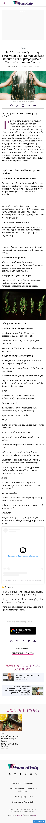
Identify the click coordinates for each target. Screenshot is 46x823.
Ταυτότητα (16, 783)
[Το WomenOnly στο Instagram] (15, 774)
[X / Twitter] (17, 105)
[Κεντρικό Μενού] (4, 3)
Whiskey (35, 815)
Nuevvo (19, 815)
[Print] (34, 105)
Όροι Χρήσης (29, 783)
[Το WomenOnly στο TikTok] (20, 774)
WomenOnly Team (15, 67)
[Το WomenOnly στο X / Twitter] (25, 774)
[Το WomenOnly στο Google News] (31, 774)
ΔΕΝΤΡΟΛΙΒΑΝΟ (23, 648)
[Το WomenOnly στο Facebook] (9, 774)
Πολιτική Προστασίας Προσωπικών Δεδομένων (23, 790)
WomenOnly (23, 767)
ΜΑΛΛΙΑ (23, 48)
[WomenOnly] (23, 3)
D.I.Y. (3, 733)
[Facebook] (11, 105)
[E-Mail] (28, 105)
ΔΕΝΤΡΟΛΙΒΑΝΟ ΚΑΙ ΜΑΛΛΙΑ (23, 653)
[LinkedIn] (23, 105)
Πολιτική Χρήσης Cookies (23, 796)
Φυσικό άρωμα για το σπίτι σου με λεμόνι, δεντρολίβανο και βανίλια (10, 741)
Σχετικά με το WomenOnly (23, 802)
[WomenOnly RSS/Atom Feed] (36, 774)
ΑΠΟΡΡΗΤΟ (40, 821)
